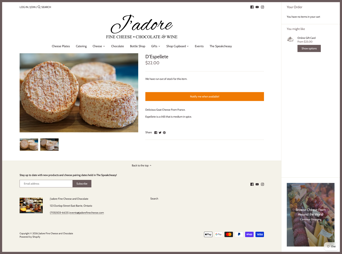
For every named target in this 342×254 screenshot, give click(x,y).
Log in (24, 7)
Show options (309, 48)
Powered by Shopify (30, 236)
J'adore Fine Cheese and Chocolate (55, 233)
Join (33, 7)
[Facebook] (251, 7)
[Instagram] (262, 7)
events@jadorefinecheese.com (87, 212)
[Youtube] (257, 7)
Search (154, 198)
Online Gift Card (306, 38)
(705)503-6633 (59, 212)
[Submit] (39, 7)
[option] (29, 144)
